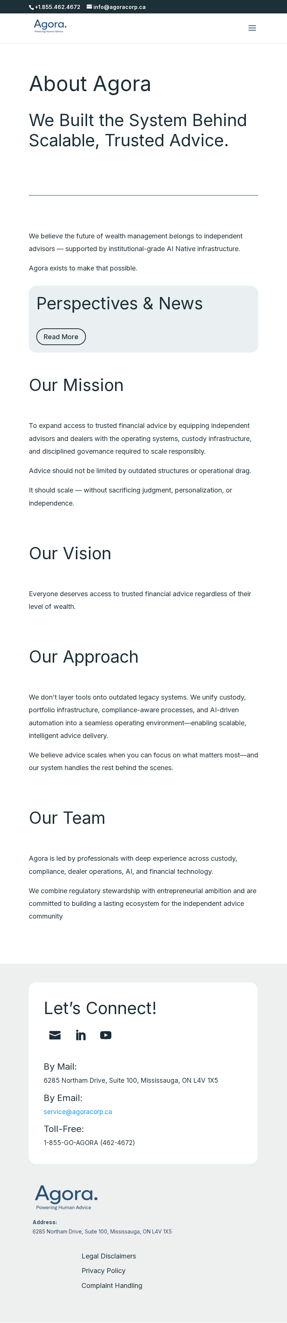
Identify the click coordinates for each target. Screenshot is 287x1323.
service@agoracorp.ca (78, 1112)
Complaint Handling (111, 1285)
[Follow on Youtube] (106, 1035)
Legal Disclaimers (108, 1256)
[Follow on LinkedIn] (80, 1035)
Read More (61, 337)
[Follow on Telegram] (55, 1035)
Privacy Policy (103, 1270)
